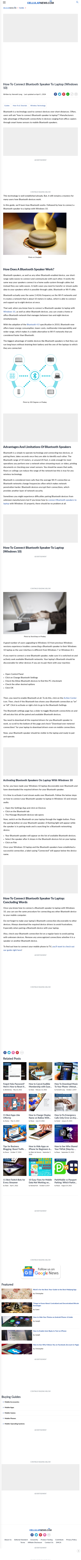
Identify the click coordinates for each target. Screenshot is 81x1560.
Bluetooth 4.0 (33, 325)
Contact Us (49, 1542)
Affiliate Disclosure (35, 1542)
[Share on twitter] (59, 94)
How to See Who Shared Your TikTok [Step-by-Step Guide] (66, 1149)
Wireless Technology (38, 105)
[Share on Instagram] (13, 1052)
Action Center (70, 698)
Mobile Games (10, 1413)
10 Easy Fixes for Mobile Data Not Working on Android (40, 1182)
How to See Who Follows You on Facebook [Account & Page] (56, 1345)
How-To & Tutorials (20, 105)
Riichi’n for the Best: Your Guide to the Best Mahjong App (54, 1289)
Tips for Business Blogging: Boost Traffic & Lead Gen (14, 1149)
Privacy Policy (71, 1540)
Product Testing (47, 1540)
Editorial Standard (21, 1540)
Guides (6, 105)
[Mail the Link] (76, 94)
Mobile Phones (10, 1418)
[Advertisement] (40, 1554)
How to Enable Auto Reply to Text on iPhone (49, 1331)
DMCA (58, 1542)
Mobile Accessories (12, 1402)
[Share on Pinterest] (63, 94)
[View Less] (22, 1052)
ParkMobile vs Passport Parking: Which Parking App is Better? (65, 1182)
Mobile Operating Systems (15, 1424)
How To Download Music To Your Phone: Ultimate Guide (66, 1087)
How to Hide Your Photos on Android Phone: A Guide (53, 1317)
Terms (22, 1542)
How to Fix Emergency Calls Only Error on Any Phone (65, 1118)
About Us (7, 1540)
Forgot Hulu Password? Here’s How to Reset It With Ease (14, 1087)
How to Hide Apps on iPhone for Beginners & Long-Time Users (39, 1149)
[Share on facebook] (55, 94)
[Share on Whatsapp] (67, 94)
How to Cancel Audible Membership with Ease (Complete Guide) (39, 1087)
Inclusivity (34, 1540)
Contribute (59, 1540)
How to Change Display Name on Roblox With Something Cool (40, 1118)
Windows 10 (9, 312)
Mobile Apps (9, 1407)
